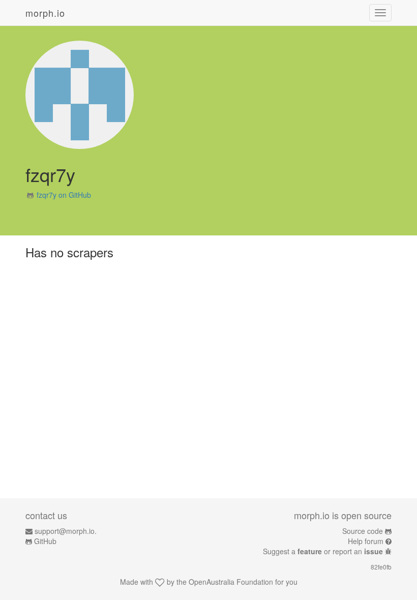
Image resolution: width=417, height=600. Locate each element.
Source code (362, 531)
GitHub (45, 541)
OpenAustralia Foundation (231, 582)
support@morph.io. (66, 531)
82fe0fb (381, 566)
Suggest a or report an (323, 551)
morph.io (45, 12)
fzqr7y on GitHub (64, 195)
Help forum (365, 541)
